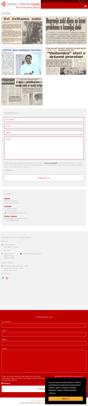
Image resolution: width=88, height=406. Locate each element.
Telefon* (4, 340)
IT (86, 1)
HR (79, 1)
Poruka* (4, 348)
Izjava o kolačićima (37, 401)
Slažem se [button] (65, 399)
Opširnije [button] (52, 393)
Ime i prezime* (6, 322)
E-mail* (4, 331)
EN (82, 1)
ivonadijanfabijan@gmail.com (31, 254)
